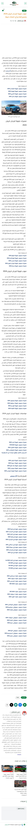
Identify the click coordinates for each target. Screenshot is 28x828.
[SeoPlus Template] (22, 825)
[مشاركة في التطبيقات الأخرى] (7, 705)
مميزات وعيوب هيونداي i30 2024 (17, 563)
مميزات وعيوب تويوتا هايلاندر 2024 (17, 88)
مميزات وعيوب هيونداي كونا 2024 (17, 537)
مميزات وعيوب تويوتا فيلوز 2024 (18, 255)
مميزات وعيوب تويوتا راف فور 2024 (17, 466)
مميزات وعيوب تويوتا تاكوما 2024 (17, 408)
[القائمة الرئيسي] (25, 3)
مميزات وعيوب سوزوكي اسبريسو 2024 (16, 633)
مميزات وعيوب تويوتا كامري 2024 (17, 94)
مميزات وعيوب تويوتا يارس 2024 (18, 261)
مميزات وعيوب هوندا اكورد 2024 (18, 597)
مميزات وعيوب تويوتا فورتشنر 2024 (17, 258)
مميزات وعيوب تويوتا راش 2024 (18, 96)
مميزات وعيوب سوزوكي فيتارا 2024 (17, 610)
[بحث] (2, 3)
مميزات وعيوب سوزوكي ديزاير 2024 (17, 636)
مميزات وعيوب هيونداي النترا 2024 (17, 534)
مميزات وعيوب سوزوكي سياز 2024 (17, 623)
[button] (20, 705)
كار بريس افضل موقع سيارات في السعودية (14, 452)
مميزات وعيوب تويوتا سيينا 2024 (17, 463)
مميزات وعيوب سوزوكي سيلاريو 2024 (16, 607)
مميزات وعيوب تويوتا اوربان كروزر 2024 (16, 263)
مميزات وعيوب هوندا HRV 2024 (18, 584)
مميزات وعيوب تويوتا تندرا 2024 (18, 442)
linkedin (19, 754)
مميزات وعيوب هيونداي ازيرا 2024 (17, 552)
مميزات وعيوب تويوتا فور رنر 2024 (17, 406)
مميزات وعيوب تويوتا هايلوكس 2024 (16, 450)
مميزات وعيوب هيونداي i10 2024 (18, 568)
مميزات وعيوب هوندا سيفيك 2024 (17, 594)
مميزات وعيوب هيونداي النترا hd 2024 (16, 560)
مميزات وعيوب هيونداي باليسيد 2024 (16, 539)
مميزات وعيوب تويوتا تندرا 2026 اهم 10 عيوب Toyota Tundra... (21, 776)
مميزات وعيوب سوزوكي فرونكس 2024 (16, 604)
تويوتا (24, 10)
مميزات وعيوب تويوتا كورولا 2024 (17, 91)
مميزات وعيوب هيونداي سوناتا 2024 (16, 547)
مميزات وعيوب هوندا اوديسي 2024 (17, 581)
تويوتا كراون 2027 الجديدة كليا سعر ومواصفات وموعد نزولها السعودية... (21, 792)
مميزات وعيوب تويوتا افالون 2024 (17, 447)
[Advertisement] (14, 42)
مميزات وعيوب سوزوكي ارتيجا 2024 (17, 620)
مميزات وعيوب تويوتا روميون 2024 (17, 400)
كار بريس (8, 71)
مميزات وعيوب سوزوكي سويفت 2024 (16, 617)
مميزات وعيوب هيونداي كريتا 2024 (17, 529)
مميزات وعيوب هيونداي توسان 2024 (16, 550)
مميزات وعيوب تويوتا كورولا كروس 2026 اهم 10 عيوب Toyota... (8, 776)
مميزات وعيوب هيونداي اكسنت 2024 (16, 531)
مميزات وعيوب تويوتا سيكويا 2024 (17, 403)
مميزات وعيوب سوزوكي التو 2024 (17, 630)
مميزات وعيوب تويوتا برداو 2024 (18, 266)
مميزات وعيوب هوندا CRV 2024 (18, 591)
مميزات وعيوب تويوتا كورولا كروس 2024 (15, 471)
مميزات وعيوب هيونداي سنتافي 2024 (16, 545)
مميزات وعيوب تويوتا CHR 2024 (18, 445)
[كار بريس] (14, 3)
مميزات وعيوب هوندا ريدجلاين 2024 (17, 576)
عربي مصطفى (20, 20)
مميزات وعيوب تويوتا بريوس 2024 (17, 468)
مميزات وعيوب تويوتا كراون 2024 (17, 460)
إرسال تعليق (21, 808)
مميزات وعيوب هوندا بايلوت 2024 (17, 578)
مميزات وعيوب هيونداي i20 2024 (17, 565)
